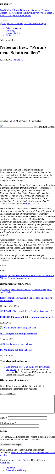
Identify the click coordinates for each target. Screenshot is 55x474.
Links (8, 35)
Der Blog (10, 30)
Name (3, 418)
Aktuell (16, 59)
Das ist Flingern (13, 33)
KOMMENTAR (8, 393)
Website (3, 431)
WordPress (5, 462)
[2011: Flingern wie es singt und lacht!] (18, 327)
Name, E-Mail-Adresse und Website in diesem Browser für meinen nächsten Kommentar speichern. (27, 438)
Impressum (11, 467)
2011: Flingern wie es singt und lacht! (18, 333)
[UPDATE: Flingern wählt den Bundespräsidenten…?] (26, 311)
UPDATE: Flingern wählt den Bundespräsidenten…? (26, 317)
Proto (28, 203)
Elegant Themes (22, 460)
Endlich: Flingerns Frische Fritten (15, 15)
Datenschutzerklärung (16, 470)
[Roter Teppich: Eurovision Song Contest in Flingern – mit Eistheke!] (27, 292)
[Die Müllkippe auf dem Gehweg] (16, 344)
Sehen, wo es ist (13, 28)
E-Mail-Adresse (8, 423)
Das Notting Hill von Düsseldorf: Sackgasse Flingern (24, 10)
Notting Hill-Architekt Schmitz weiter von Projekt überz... (27, 13)
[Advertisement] (27, 90)
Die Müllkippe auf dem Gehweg (16, 350)
